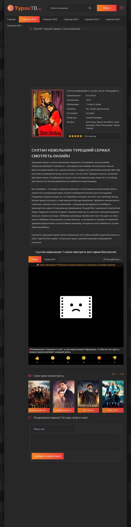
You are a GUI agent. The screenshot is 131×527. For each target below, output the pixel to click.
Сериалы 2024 (71, 19)
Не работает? (113, 259)
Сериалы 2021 (14, 25)
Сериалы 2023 (92, 19)
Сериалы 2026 (29, 19)
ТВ (28, 8)
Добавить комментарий (47, 456)
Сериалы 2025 (50, 19)
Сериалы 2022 (113, 19)
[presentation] (114, 373)
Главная (11, 19)
